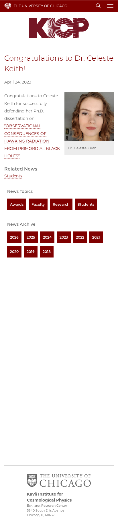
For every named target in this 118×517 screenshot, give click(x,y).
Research (61, 204)
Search (98, 6)
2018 (47, 251)
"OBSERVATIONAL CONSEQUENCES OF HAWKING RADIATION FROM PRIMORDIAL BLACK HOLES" (32, 141)
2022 (80, 237)
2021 (96, 237)
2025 (31, 237)
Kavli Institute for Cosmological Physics (59, 28)
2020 (14, 251)
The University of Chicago (40, 6)
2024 (47, 237)
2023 (64, 237)
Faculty (38, 204)
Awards (16, 204)
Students (13, 176)
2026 (14, 237)
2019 (31, 251)
